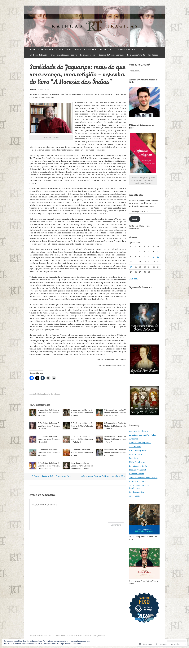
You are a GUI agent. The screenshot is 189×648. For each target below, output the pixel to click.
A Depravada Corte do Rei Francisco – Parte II (103, 476)
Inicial (32, 49)
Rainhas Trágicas (88, 55)
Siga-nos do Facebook (140, 287)
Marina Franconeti (138, 470)
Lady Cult (133, 458)
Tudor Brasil (134, 496)
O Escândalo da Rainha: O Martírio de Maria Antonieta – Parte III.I (82, 426)
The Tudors (153, 55)
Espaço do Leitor (46, 49)
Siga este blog (136, 194)
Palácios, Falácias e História (64, 55)
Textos (57, 394)
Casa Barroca (135, 447)
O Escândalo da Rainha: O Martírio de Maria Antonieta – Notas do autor (48, 466)
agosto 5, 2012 (43, 89)
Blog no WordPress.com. (40, 635)
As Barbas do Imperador (140, 443)
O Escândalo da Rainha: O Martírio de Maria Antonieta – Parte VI (48, 452)
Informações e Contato (85, 49)
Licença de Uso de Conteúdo (111, 55)
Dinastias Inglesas (137, 450)
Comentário (116, 525)
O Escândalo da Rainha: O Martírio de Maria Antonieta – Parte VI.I (82, 452)
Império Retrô (135, 454)
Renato (32, 89)
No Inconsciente (136, 474)
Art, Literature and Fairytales (142, 435)
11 (153, 257)
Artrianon (133, 439)
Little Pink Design (137, 462)
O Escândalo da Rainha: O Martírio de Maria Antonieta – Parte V (115, 439)
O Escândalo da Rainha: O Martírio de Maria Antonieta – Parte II (82, 412)
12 (158, 257)
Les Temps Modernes (125, 49)
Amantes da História (138, 431)
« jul (131, 279)
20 (131, 267)
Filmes (69, 49)
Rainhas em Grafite (136, 55)
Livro (140, 49)
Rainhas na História (138, 481)
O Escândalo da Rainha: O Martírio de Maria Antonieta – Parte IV (115, 426)
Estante (59, 49)
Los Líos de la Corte (138, 466)
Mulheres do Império (39, 55)
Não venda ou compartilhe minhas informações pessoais (79, 635)
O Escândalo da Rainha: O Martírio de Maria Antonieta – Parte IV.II (82, 439)
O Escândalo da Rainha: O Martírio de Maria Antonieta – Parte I (48, 412)
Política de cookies (73, 643)
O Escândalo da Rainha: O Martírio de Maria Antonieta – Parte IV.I (48, 439)
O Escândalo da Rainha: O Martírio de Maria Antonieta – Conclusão (115, 452)
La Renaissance (106, 49)
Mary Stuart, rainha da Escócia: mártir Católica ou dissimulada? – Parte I (82, 466)
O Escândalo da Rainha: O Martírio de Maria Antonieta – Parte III (48, 426)
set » (136, 279)
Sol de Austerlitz (136, 492)
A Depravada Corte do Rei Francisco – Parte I (51, 476)
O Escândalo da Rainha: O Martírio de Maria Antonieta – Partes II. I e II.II (115, 412)
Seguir (135, 219)
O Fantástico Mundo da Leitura (143, 478)
